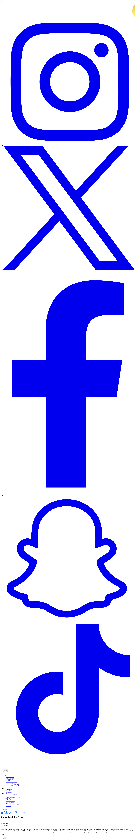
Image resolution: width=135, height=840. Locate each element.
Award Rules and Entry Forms (13, 797)
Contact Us (8, 806)
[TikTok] (68, 768)
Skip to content (4, 809)
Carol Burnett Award (10, 780)
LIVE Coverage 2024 (14, 784)
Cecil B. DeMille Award (11, 782)
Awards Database (10, 777)
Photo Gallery (9, 792)
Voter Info (8, 803)
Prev (5, 837)
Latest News (9, 789)
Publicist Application (10, 801)
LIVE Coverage (9, 783)
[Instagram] (68, 145)
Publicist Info (9, 799)
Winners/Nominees (10, 779)
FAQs (7, 807)
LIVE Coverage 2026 (14, 787)
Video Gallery (9, 790)
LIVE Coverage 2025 (14, 785)
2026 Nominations (10, 778)
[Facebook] (68, 495)
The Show (5, 775)
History (5, 793)
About (4, 796)
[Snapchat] (68, 619)
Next (4, 838)
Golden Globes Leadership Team (13, 804)
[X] (68, 269)
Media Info (8, 798)
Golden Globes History (11, 794)
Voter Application (10, 802)
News (4, 788)
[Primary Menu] (1, 1)
